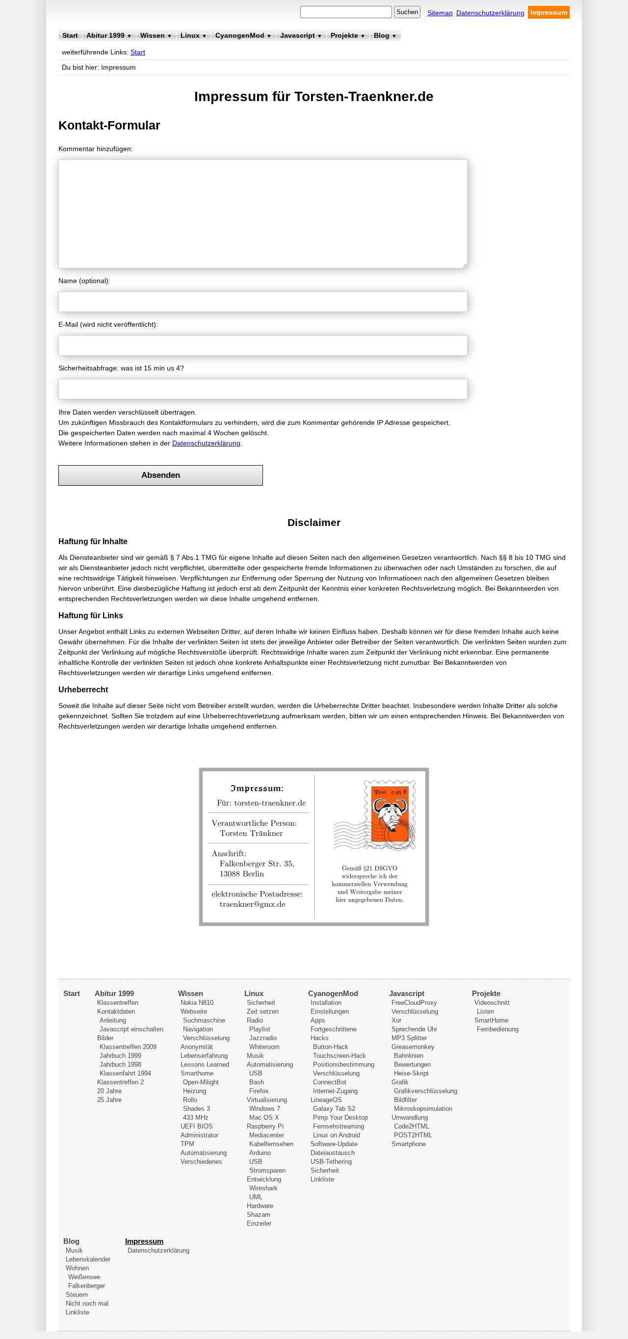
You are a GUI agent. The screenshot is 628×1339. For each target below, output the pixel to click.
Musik (255, 1055)
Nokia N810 (197, 1002)
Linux (194, 35)
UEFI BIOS (197, 1126)
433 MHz (196, 1117)
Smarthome (197, 1073)
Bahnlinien (408, 1055)
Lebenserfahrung (204, 1055)
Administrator (199, 1135)
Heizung (194, 1091)
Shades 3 (196, 1108)
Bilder (105, 1038)
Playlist (259, 1029)
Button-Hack (330, 1046)
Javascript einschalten (131, 1029)
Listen (485, 1011)
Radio (255, 1020)
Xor (396, 1020)
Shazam (258, 1214)
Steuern (77, 1294)
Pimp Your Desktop (340, 1117)
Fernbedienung (498, 1029)
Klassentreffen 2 (120, 1082)
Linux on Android (336, 1135)
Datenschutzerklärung (490, 13)
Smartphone (409, 1144)
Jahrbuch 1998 (120, 1064)
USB (255, 1073)
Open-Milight (201, 1082)
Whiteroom (264, 1046)
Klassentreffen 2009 (128, 1046)
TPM (187, 1144)
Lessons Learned (205, 1064)
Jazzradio (263, 1038)
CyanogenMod (243, 35)
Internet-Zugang (335, 1091)
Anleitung (113, 1020)
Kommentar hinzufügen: (95, 149)
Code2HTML (411, 1126)
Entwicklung (264, 1179)
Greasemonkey (413, 1046)
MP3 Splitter (409, 1038)
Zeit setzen (263, 1011)
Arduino (260, 1152)
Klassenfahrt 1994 (125, 1073)
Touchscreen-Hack (339, 1055)
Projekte (348, 35)
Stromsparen (267, 1170)
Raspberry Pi (265, 1126)
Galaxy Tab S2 (334, 1108)
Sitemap (440, 13)
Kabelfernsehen (271, 1144)
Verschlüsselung (206, 1038)
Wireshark (263, 1188)
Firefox (259, 1091)
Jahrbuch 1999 (120, 1055)
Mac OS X (264, 1117)
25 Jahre (109, 1099)
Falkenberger (86, 1285)
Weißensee (84, 1277)
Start (70, 35)
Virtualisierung (267, 1099)
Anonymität (197, 1046)
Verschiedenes (201, 1161)
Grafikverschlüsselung (425, 1091)
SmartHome (491, 1020)
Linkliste (322, 1179)
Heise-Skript (411, 1073)
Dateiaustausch (333, 1152)
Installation (326, 1002)
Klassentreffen (117, 1002)
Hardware (260, 1205)
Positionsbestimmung (343, 1064)
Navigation (198, 1029)
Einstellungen (330, 1011)
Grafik (400, 1082)
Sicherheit (261, 1002)
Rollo (190, 1099)
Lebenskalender (88, 1259)
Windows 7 (264, 1108)
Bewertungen (412, 1064)
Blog (385, 35)
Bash (256, 1082)
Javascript (301, 35)
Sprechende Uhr (414, 1029)
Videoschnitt (492, 1002)
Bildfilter (405, 1099)
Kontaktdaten (116, 1011)
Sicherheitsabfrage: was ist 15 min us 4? (121, 368)
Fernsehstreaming (338, 1126)
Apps (318, 1020)
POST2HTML (413, 1135)
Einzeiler (259, 1223)
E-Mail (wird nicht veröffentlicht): (108, 324)
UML (255, 1197)
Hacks (320, 1038)
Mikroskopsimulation (423, 1108)
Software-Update (334, 1144)
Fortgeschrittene (334, 1029)
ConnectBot (329, 1082)
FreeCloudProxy (414, 1002)
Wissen (156, 35)
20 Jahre (109, 1091)
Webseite (194, 1011)
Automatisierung (204, 1152)
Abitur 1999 (109, 35)
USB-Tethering (331, 1161)
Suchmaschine (204, 1020)
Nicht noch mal (87, 1303)
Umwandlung (410, 1117)
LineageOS (326, 1099)
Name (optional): (84, 281)
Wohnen (77, 1268)
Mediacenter (266, 1135)
